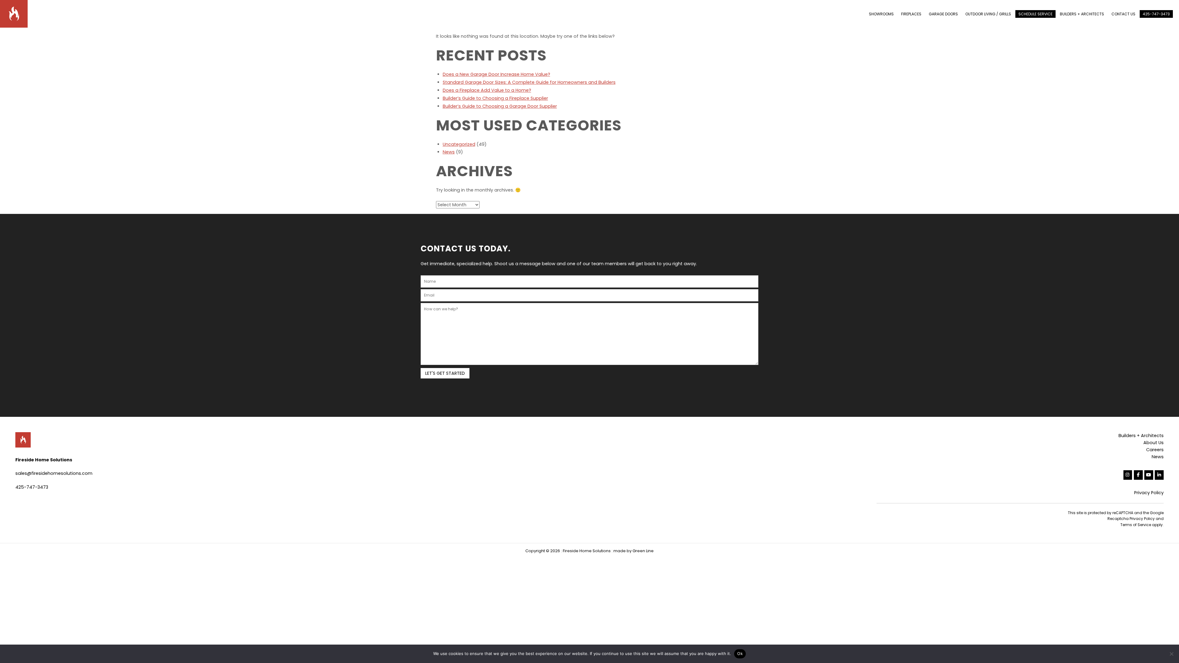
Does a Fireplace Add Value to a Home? (487, 90)
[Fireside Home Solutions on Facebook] (1138, 475)
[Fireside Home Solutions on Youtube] (1148, 475)
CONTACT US (1123, 14)
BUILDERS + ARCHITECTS (1082, 14)
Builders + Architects (1141, 435)
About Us (1153, 443)
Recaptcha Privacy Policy (1131, 518)
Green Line (643, 551)
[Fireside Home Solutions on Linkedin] (1159, 475)
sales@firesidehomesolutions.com (53, 473)
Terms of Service (1135, 524)
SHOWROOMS (881, 14)
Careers (1155, 450)
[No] (1171, 654)
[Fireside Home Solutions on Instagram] (1127, 475)
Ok (740, 653)
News (449, 152)
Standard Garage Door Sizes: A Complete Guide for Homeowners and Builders (529, 82)
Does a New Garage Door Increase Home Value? (496, 74)
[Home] (17, 13)
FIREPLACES (911, 14)
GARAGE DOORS (943, 14)
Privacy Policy (1149, 493)
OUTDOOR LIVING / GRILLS (988, 14)
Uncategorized (459, 144)
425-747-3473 (1156, 14)
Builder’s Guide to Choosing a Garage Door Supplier (500, 106)
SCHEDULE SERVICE (1035, 14)
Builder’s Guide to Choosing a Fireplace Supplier (495, 98)
